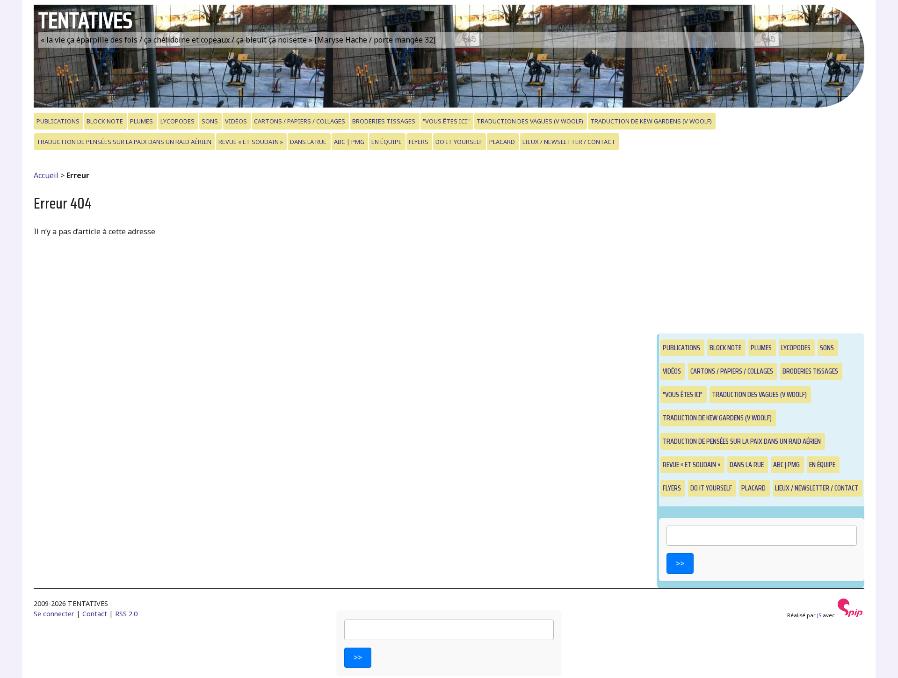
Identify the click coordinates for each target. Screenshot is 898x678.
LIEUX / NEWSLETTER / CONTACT (569, 141)
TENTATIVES (85, 20)
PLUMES (141, 121)
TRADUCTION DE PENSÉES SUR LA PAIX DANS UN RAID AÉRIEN (123, 141)
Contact (94, 613)
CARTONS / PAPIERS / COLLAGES (299, 121)
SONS (210, 121)
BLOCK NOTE (105, 121)
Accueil (46, 175)
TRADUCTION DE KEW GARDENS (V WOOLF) (651, 121)
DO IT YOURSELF (458, 141)
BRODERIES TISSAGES (383, 121)
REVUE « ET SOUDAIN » (250, 141)
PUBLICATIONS (58, 121)
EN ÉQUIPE (386, 141)
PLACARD (502, 141)
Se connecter (54, 613)
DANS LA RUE (308, 141)
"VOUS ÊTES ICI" (446, 121)
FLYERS (418, 141)
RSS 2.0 (126, 613)
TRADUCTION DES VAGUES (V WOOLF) (530, 121)
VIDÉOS (236, 121)
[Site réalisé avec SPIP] (850, 615)
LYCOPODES (177, 121)
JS (819, 615)
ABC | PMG (349, 141)
